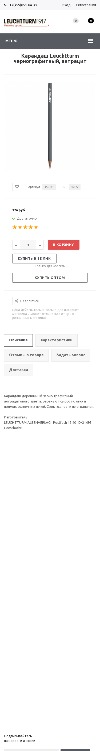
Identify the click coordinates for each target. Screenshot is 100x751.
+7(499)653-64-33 (23, 5)
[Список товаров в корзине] (90, 27)
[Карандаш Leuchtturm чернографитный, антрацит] (50, 170)
